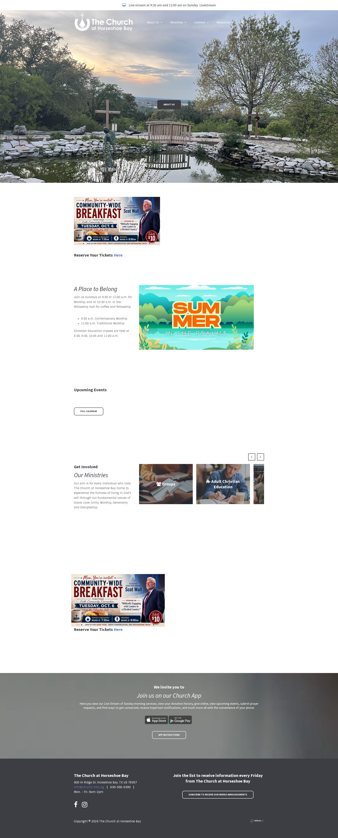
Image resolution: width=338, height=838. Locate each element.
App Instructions (169, 734)
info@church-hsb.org (89, 787)
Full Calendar (88, 411)
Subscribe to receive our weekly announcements (218, 794)
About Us (169, 104)
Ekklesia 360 (257, 821)
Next (260, 456)
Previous (251, 456)
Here (118, 255)
